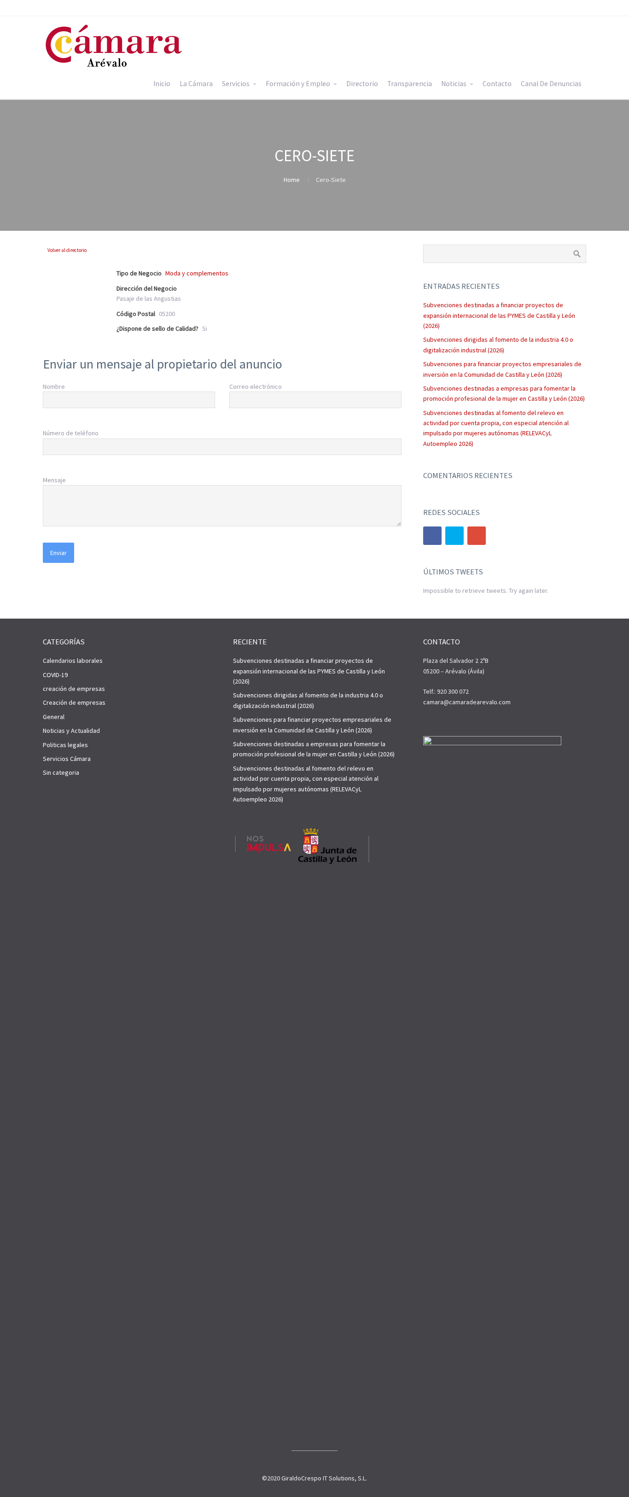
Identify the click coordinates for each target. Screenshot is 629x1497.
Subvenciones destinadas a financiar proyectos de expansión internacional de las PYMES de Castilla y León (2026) (499, 315)
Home (292, 179)
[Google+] (476, 535)
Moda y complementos (196, 273)
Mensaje (54, 480)
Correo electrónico (255, 386)
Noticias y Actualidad (71, 730)
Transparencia (409, 83)
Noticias (453, 83)
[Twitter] (454, 535)
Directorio (362, 83)
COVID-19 (55, 675)
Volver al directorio (67, 250)
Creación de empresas (74, 702)
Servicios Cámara (67, 758)
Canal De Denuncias (551, 83)
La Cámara (196, 83)
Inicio (161, 83)
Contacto (497, 83)
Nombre (54, 386)
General (53, 717)
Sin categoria (61, 772)
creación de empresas (74, 688)
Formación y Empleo (298, 83)
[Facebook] (432, 535)
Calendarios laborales (73, 660)
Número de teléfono (71, 433)
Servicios (236, 83)
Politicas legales (65, 745)
